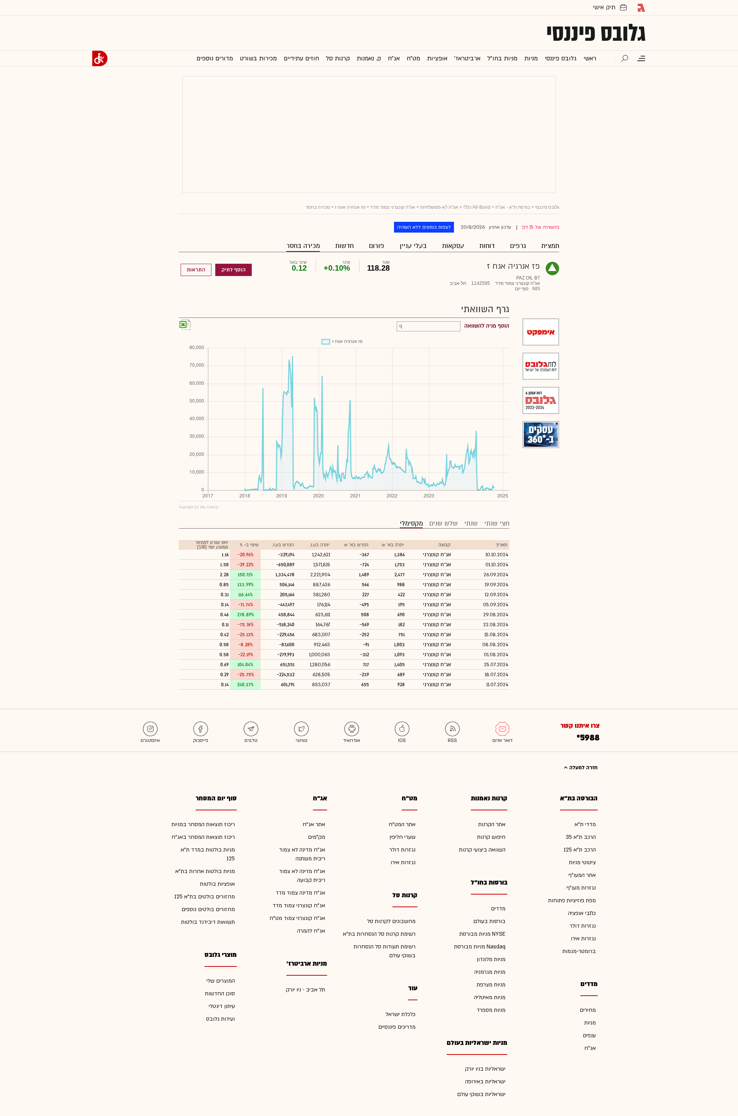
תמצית (550, 246)
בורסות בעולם (489, 921)
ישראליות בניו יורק (485, 1069)
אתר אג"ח (314, 824)
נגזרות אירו (583, 938)
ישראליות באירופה (485, 1081)
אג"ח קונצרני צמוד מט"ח (297, 918)
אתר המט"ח (402, 824)
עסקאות (453, 246)
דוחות (487, 246)
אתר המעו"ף (582, 875)
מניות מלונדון (491, 959)
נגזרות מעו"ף (581, 887)
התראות (196, 269)
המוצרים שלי (220, 981)
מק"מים (316, 837)
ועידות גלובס (220, 1019)
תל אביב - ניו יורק (305, 989)
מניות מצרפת (491, 984)
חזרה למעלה (583, 767)
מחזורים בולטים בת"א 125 (204, 896)
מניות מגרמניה (489, 972)
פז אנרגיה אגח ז (350, 207)
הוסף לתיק (233, 269)
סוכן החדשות (220, 993)
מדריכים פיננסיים (397, 1027)
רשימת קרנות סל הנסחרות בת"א (379, 934)
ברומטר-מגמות (579, 951)
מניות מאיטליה (489, 997)
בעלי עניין (413, 246)
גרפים (518, 246)
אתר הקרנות (491, 824)
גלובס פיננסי (596, 33)
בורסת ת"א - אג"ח (512, 207)
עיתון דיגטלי (222, 1006)
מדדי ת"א (585, 824)
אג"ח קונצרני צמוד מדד (392, 207)
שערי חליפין (402, 837)
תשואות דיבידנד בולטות (208, 922)
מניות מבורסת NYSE (482, 934)
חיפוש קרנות (491, 837)
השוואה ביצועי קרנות (482, 849)
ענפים (589, 1035)
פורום (376, 246)
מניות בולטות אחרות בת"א (205, 871)
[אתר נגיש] (100, 58)
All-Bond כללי (476, 207)
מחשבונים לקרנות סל (391, 921)
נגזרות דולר (583, 926)
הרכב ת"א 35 (581, 837)
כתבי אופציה (582, 913)
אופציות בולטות (217, 884)
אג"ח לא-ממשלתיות (439, 207)
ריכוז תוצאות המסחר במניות (203, 824)
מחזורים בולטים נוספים (208, 909)
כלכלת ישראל (401, 1014)
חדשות (344, 246)
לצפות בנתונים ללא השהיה (424, 227)
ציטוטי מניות (582, 862)
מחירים (588, 1010)
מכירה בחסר (303, 246)
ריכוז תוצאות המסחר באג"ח (203, 837)
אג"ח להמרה (311, 931)
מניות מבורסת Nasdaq (479, 946)
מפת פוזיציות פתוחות (572, 900)
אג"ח (590, 1048)
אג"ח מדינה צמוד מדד (300, 892)
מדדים (498, 908)
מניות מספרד (491, 1010)
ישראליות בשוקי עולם (481, 1094)
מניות (590, 1022)
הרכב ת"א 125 (579, 849)
